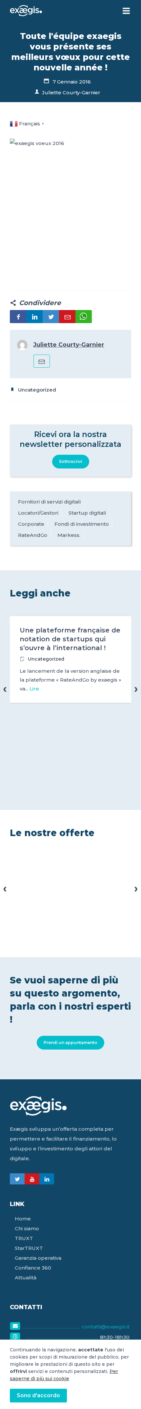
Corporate (31, 524)
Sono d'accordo (38, 1395)
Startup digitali (87, 513)
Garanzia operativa (38, 1258)
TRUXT (24, 1238)
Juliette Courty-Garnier (71, 92)
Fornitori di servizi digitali (49, 502)
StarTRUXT (29, 1248)
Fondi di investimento (81, 524)
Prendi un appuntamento (70, 1042)
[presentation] (5, 689)
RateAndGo (32, 535)
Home (23, 1219)
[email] (41, 361)
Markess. (68, 535)
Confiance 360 (33, 1268)
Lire (34, 689)
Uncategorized (37, 390)
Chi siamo (27, 1228)
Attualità (25, 1277)
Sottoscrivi (70, 461)
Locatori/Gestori (38, 513)
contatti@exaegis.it (106, 1327)
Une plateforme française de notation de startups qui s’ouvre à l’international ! (70, 639)
